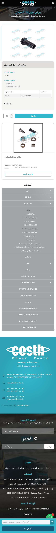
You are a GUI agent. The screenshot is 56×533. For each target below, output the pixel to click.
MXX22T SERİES (30, 232)
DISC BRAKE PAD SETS (28, 308)
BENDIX (28, 197)
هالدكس (28, 257)
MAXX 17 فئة (30, 214)
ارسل (49, 446)
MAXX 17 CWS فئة (30, 218)
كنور (28, 191)
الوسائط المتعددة (37, 468)
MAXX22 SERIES (30, 225)
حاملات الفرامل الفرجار (28, 295)
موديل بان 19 (31, 240)
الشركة (8, 468)
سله (34, 116)
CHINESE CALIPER (28, 283)
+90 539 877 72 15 (15, 383)
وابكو (28, 210)
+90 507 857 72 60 (15, 391)
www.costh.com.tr (15, 399)
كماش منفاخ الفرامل (28, 276)
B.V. (28, 263)
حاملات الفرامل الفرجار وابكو (30, 251)
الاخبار (9, 509)
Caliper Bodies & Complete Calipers (30, 247)
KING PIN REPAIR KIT (28, 321)
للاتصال (48, 468)
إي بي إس (28, 302)
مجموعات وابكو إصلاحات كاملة (30, 243)
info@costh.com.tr (15, 396)
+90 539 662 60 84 (15, 388)
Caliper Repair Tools (28, 315)
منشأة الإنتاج (25, 468)
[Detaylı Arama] (52, 522)
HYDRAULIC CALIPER (28, 289)
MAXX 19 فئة (30, 221)
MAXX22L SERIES (31, 229)
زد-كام (28, 270)
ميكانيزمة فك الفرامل (13, 157)
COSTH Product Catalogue (36, 509)
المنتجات (26, 16)
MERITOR (28, 203)
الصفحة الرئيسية (16, 16)
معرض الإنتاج (18, 509)
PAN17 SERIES (30, 236)
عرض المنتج (27, 174)
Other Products (28, 328)
